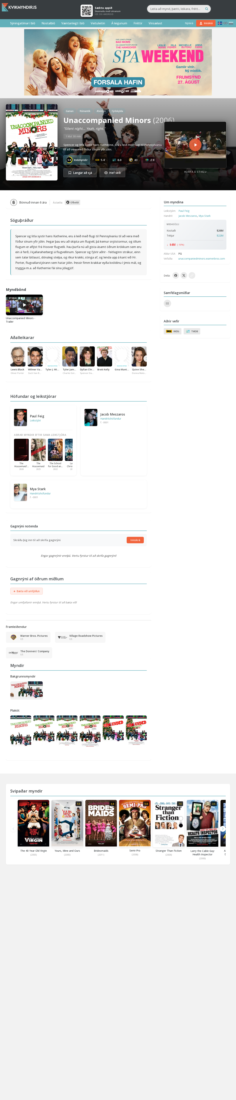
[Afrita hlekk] (192, 275)
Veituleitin (98, 23)
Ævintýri (101, 111)
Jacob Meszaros (112, 414)
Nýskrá (189, 23)
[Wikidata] (167, 303)
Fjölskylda (117, 111)
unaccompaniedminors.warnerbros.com (201, 258)
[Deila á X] (184, 275)
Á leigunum (119, 23)
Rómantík (85, 111)
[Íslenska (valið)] (220, 23)
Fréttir (137, 23)
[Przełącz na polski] (231, 23)
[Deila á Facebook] (175, 275)
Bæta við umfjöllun (26, 591)
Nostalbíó (48, 23)
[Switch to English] (225, 23)
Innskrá (135, 540)
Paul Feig (37, 416)
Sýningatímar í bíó (22, 23)
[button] (223, 829)
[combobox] (179, 9)
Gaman (70, 111)
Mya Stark (38, 489)
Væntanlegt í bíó (72, 23)
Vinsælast (155, 23)
